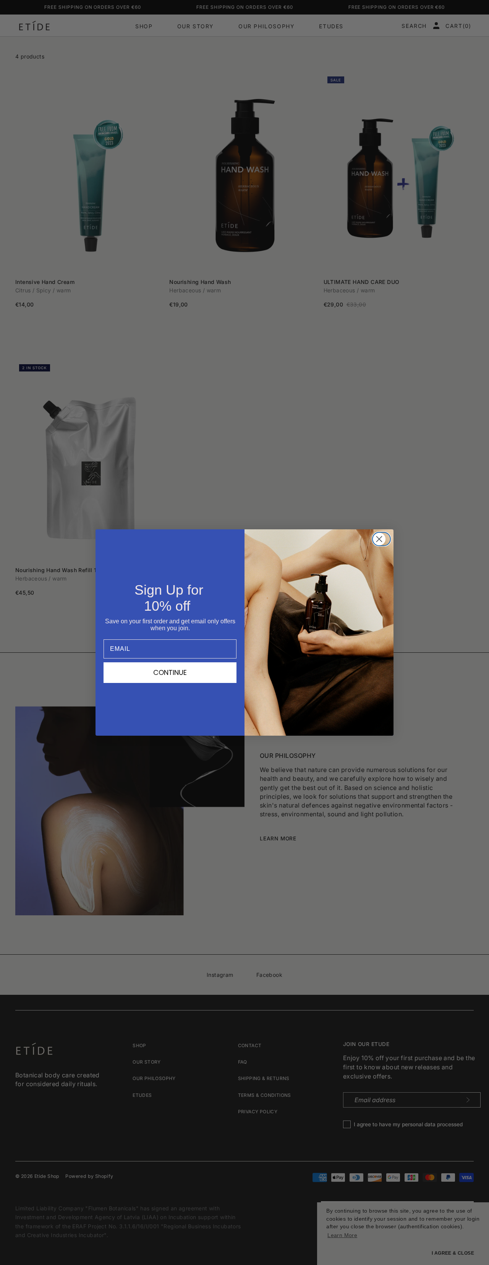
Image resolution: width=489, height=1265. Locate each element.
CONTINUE (170, 672)
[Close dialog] (383, 539)
